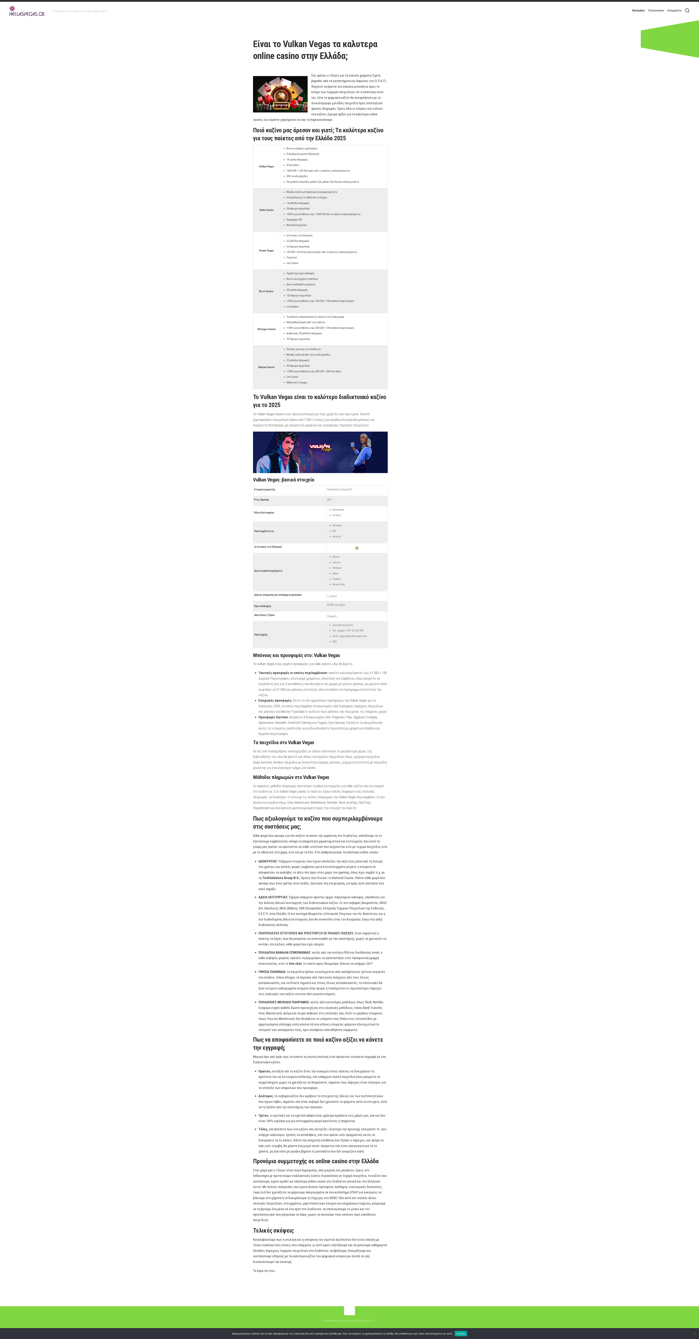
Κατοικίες (638, 10)
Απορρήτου (674, 10)
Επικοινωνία (656, 10)
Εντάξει (461, 1333)
